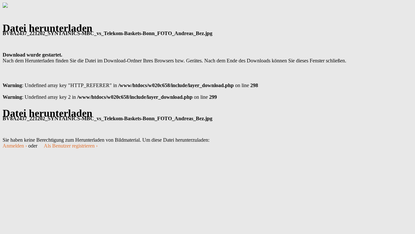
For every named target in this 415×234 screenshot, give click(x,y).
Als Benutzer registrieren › (71, 146)
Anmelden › (15, 146)
